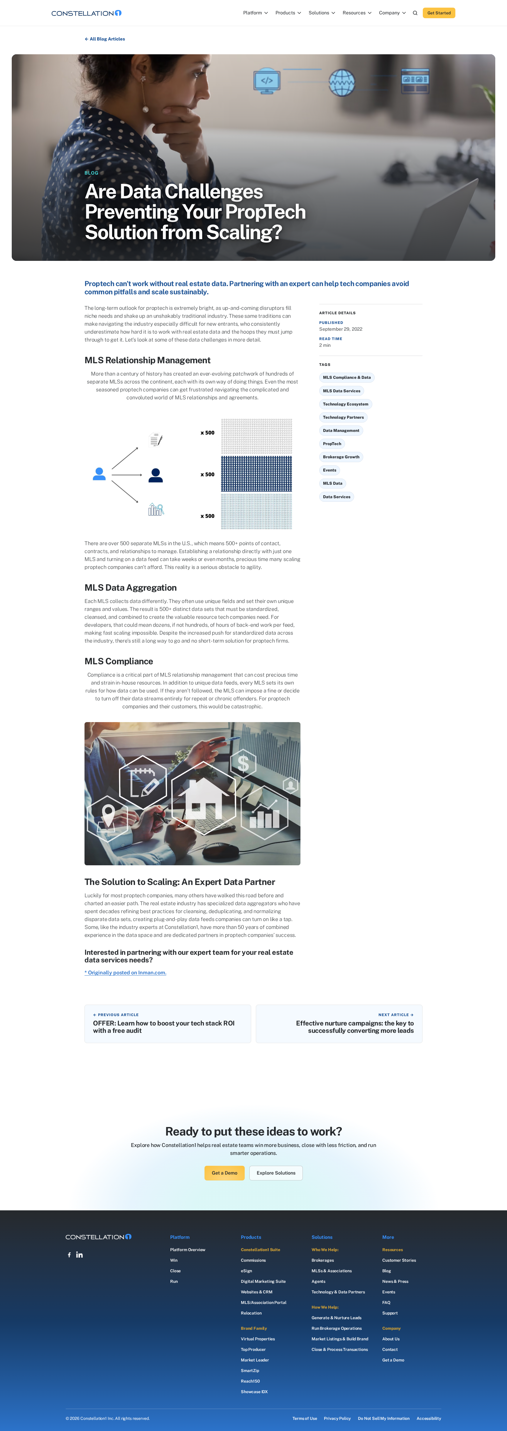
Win (174, 1260)
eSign (246, 1270)
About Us (391, 1339)
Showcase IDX (254, 1391)
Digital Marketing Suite (263, 1281)
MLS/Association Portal (263, 1302)
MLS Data (332, 483)
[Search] (415, 13)
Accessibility (429, 1418)
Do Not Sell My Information (384, 1418)
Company (389, 13)
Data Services (336, 496)
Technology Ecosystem (346, 404)
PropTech (332, 443)
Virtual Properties (258, 1339)
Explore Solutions (276, 1173)
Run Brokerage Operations (337, 1328)
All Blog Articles (107, 38)
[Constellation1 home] (86, 13)
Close (175, 1270)
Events (329, 470)
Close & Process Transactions (340, 1349)
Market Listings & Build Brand (340, 1339)
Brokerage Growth (341, 457)
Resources (354, 13)
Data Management (341, 430)
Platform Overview (187, 1249)
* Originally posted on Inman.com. (125, 972)
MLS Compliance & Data (347, 377)
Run (174, 1281)
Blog (386, 1270)
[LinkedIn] (79, 1254)
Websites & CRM (257, 1292)
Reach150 (250, 1381)
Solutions (319, 13)
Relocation (251, 1313)
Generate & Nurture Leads (336, 1317)
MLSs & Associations (332, 1270)
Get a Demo (224, 1173)
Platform (252, 13)
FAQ (386, 1302)
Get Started (439, 13)
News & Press (395, 1281)
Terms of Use (305, 1418)
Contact (390, 1349)
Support (390, 1313)
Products (285, 13)
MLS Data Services (341, 390)
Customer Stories (399, 1260)
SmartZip (250, 1370)
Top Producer (253, 1349)
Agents (318, 1281)
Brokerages (323, 1260)
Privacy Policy (337, 1418)
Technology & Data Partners (338, 1292)
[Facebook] (69, 1254)
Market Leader (255, 1360)
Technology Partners (343, 417)
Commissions (253, 1260)
